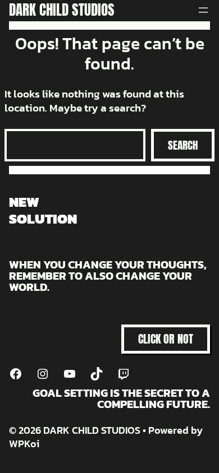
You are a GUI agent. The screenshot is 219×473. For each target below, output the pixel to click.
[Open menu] (203, 10)
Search (183, 145)
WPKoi (24, 443)
